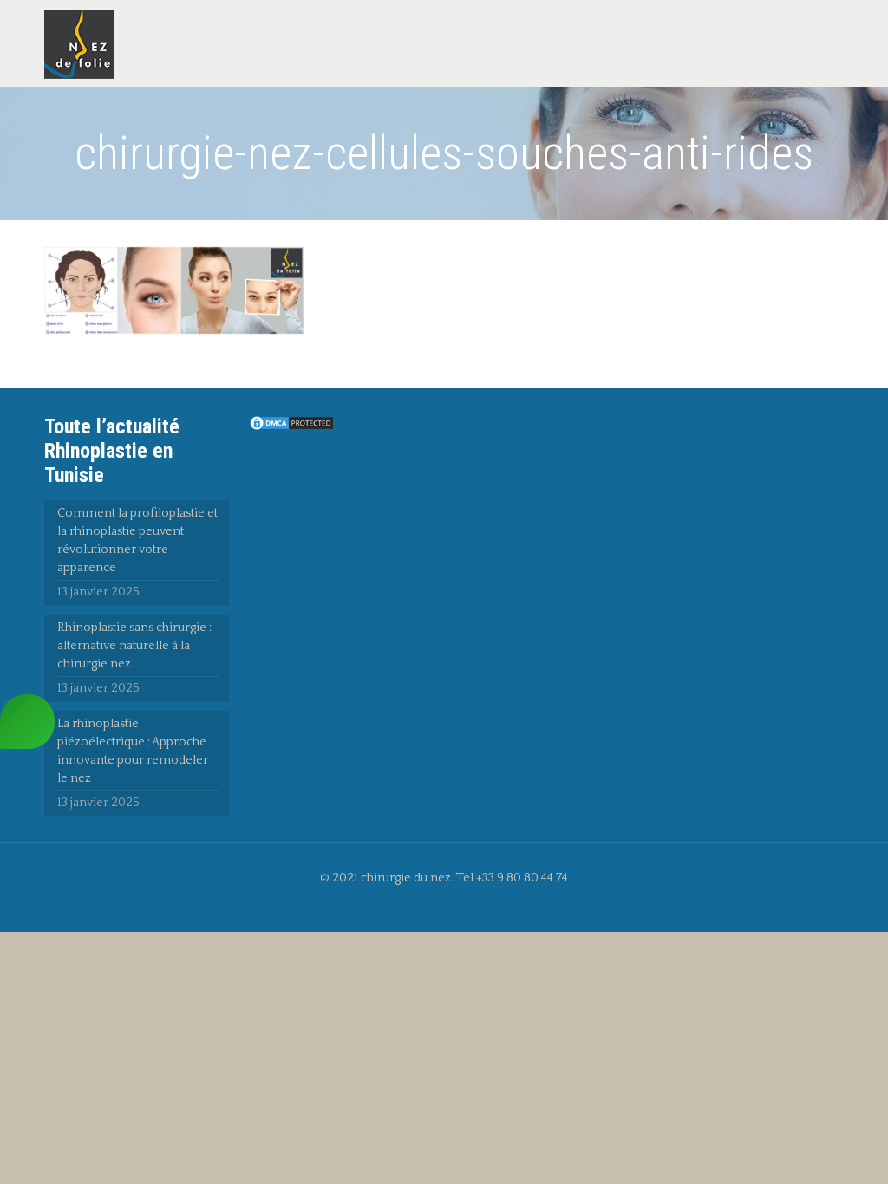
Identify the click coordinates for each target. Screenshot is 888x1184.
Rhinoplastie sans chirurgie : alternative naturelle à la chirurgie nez (134, 646)
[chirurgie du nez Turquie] (79, 43)
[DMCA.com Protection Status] (291, 428)
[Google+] (456, 904)
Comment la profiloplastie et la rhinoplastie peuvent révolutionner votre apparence (137, 540)
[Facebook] (432, 904)
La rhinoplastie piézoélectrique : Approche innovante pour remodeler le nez (132, 751)
